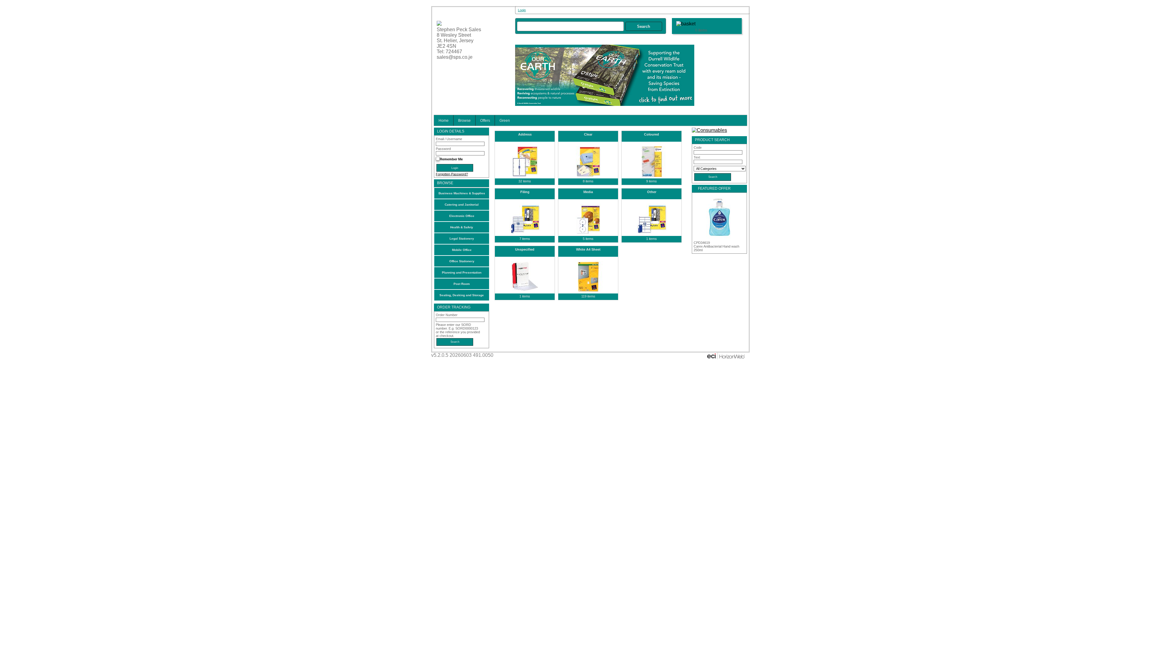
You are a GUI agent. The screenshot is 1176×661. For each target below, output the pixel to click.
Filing (525, 192)
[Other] (651, 219)
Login (522, 10)
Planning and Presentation (461, 272)
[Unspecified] (525, 276)
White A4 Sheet (588, 249)
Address (525, 134)
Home (444, 120)
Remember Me (451, 159)
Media (588, 192)
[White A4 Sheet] (588, 276)
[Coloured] (651, 161)
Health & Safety (461, 227)
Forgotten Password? (452, 174)
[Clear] (588, 161)
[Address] (525, 161)
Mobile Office (462, 250)
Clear (588, 134)
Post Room (462, 284)
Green (504, 120)
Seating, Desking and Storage (461, 295)
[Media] (588, 219)
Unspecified (524, 249)
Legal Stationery (462, 238)
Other (651, 192)
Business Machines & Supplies (462, 193)
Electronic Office (461, 216)
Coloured (651, 134)
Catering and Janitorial (462, 204)
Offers (485, 120)
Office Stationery (461, 261)
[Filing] (525, 219)
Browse (464, 120)
